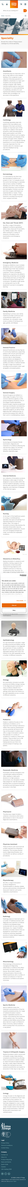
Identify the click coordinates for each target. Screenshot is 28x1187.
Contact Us (4, 1154)
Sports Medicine (9, 1005)
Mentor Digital (13, 1181)
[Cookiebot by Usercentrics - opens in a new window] (20, 575)
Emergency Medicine (10, 263)
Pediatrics (6, 719)
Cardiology (7, 120)
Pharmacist (7, 812)
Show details (20, 600)
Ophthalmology (8, 640)
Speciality (7, 15)
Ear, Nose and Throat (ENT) (13, 223)
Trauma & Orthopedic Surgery (14, 1052)
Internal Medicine (9, 476)
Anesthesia (7, 71)
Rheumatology (8, 961)
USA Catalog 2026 (6, 1169)
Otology (6, 680)
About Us (4, 1157)
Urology (6, 1093)
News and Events (6, 1162)
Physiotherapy (8, 880)
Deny (14, 610)
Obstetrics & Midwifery (11, 559)
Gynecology (7, 440)
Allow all (14, 605)
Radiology (6, 916)
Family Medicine (9, 311)
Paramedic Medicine (10, 770)
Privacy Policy (5, 1143)
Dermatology (7, 174)
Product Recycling (6, 1159)
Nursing (6, 514)
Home (2, 15)
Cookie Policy (5, 1148)
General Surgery (9, 393)
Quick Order (4, 1164)
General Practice (9, 347)
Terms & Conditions (6, 1145)
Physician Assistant (10, 844)
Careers (3, 1166)
